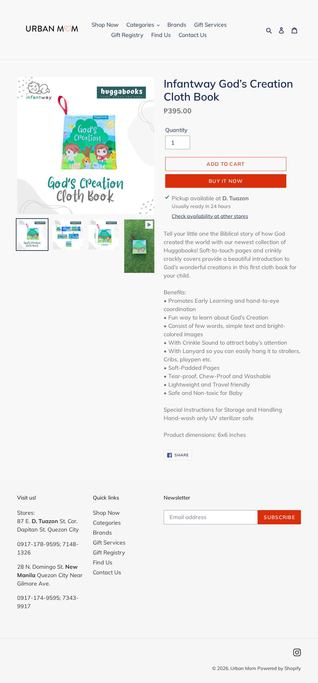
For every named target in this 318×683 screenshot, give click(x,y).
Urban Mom (243, 668)
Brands (102, 532)
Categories (107, 522)
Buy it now (226, 181)
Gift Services (109, 542)
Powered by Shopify (279, 668)
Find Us (102, 562)
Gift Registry (109, 552)
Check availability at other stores (210, 216)
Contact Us (107, 572)
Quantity (176, 129)
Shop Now (106, 512)
